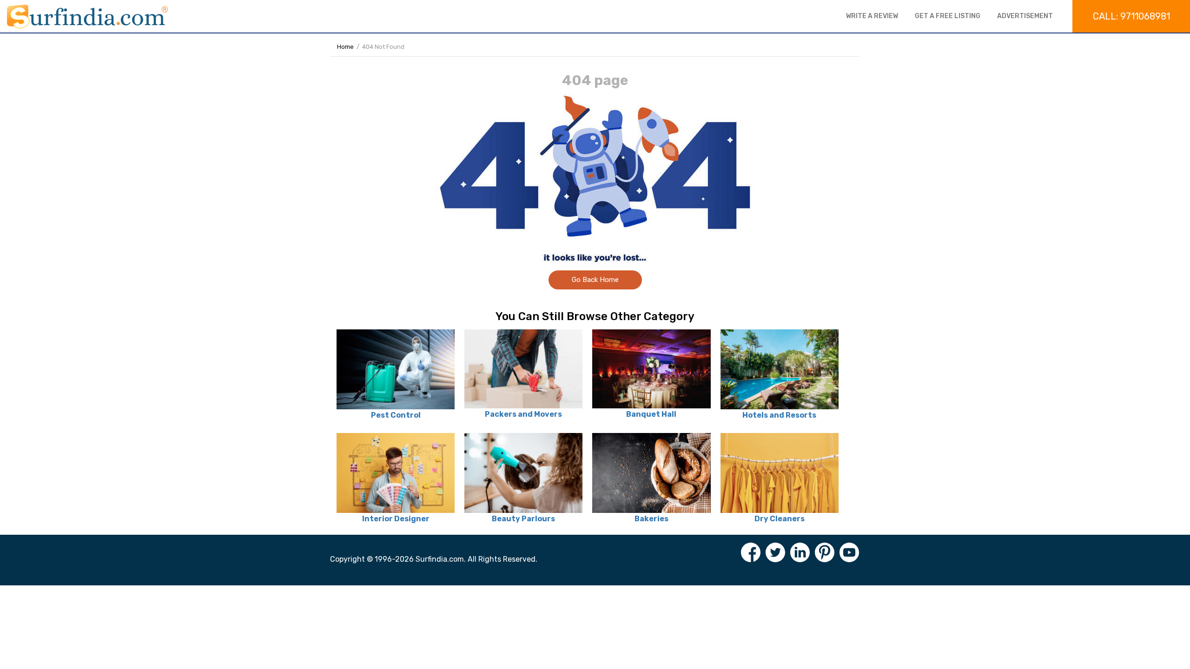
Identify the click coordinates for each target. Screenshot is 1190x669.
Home (345, 46)
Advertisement (1025, 16)
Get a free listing (947, 16)
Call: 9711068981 (1131, 16)
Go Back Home (595, 279)
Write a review (872, 16)
